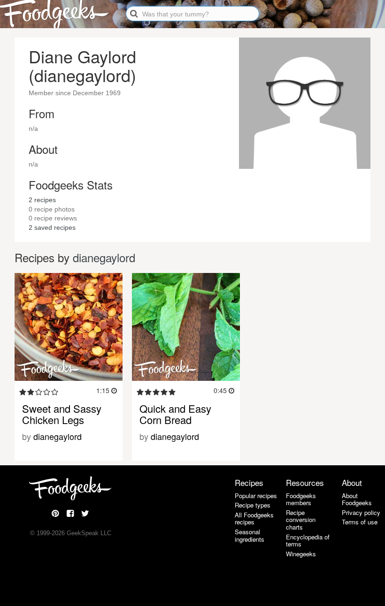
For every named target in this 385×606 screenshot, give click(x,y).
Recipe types (252, 504)
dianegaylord (104, 257)
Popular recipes (256, 495)
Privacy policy (361, 512)
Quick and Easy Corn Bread (175, 414)
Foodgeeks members (301, 499)
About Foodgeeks (357, 499)
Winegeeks (301, 553)
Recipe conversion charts (301, 519)
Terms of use (359, 521)
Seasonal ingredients (249, 535)
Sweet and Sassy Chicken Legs (61, 414)
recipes (42, 200)
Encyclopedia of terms (308, 540)
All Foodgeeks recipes (254, 518)
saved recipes (52, 227)
